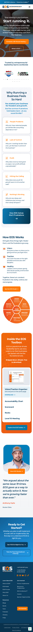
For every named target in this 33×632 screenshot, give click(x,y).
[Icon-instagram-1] (25, 575)
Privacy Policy (15, 627)
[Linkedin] (17, 575)
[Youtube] (23, 575)
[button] (5, 79)
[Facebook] (20, 575)
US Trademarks (25, 627)
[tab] (16, 392)
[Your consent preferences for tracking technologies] (30, 629)
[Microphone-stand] (28, 575)
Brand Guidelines (16, 630)
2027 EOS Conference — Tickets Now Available (16, 2)
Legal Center (7, 627)
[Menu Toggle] (29, 7)
